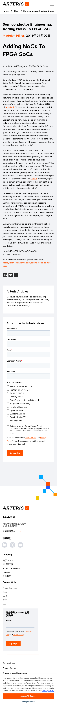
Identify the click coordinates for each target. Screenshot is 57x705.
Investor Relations (11, 568)
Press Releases (10, 588)
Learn (5, 604)
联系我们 (7, 576)
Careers (6, 572)
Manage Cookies (28, 702)
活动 (5, 596)
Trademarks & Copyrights (15, 673)
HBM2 (34, 178)
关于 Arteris (8, 560)
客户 (5, 600)
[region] (28, 689)
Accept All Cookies (28, 696)
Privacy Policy (9, 668)
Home (6, 11)
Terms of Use (9, 663)
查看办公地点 (9, 531)
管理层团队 (8, 564)
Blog (16, 11)
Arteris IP (9, 107)
